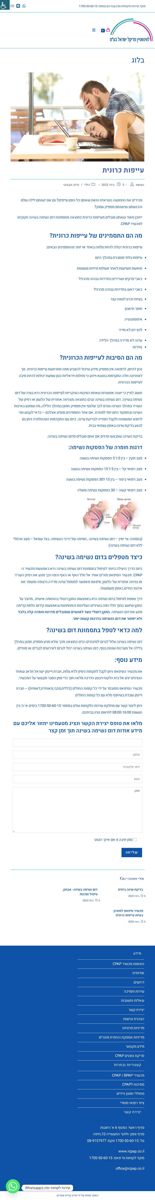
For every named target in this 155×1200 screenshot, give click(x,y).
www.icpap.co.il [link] (131, 1151)
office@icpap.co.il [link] (130, 1168)
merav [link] (140, 185)
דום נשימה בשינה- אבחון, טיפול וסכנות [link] (80, 891)
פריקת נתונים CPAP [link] (129, 1056)
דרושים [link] (139, 982)
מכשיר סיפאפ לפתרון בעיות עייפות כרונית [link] (128, 913)
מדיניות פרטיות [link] (133, 1028)
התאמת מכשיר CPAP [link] (128, 964)
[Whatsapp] (13, 1188)
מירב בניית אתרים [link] (67, 1195)
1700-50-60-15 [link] (127, 1141)
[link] (5, 5)
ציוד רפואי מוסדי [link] (132, 1103)
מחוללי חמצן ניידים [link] (130, 1093)
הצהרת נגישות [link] (133, 1019)
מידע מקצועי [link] (71, 185)
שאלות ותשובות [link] (132, 1000)
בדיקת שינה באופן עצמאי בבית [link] (111, 425)
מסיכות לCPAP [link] (133, 1084)
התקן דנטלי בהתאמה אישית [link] (55, 599)
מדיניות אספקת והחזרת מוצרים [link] (121, 1037)
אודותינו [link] (138, 973)
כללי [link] (87, 185)
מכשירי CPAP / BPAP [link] (128, 1075)
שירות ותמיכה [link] (134, 991)
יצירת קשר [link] (136, 1010)
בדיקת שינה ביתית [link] (130, 889)
